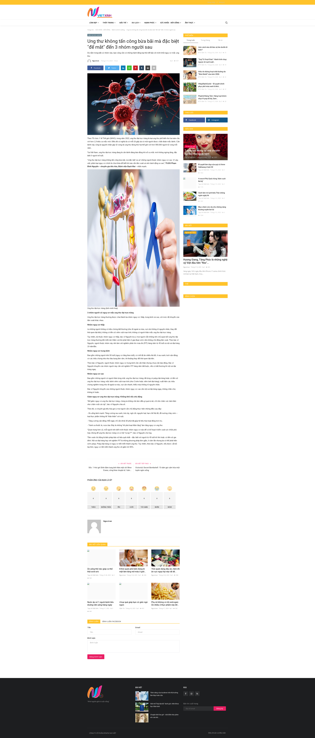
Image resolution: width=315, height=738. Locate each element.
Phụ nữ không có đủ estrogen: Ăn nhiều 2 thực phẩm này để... (165, 603)
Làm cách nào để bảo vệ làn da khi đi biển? (213, 48)
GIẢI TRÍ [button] (123, 22)
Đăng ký (222, 2)
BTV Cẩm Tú (202, 52)
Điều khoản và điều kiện (217, 733)
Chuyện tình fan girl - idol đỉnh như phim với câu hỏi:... (164, 716)
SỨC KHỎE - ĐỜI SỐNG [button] (170, 22)
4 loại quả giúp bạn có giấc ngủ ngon (133, 603)
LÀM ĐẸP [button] (93, 22)
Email (137, 627)
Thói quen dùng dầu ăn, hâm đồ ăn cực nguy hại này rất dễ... (165, 570)
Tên (89, 627)
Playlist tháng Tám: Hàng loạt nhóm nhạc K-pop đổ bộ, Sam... (212, 97)
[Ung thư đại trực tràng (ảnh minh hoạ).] (133, 238)
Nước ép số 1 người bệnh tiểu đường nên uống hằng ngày (100, 603)
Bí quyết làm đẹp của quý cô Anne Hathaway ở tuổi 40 (211, 165)
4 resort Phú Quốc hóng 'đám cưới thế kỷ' (212, 180)
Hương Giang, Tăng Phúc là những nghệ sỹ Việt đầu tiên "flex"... (205, 261)
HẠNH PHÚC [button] (149, 22)
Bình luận (93, 621)
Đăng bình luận (95, 657)
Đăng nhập (211, 2)
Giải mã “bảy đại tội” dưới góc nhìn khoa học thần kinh (164, 705)
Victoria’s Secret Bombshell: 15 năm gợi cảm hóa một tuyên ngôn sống (157, 468)
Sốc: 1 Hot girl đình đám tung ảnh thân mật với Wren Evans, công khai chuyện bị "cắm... (110, 468)
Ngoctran (95, 61)
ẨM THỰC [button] (189, 22)
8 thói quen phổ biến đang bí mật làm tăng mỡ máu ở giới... (132, 570)
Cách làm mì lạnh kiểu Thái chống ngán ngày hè (211, 194)
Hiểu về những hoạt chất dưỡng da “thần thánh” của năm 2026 (212, 73)
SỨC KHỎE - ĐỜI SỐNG (102, 30)
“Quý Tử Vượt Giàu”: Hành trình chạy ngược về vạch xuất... (212, 60)
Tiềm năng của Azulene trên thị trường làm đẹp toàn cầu (164, 694)
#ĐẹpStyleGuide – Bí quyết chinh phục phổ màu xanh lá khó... (211, 85)
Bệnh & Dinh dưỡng (118, 30)
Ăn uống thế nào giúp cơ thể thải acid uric (100, 570)
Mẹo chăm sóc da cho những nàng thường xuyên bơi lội (212, 208)
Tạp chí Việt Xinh (92, 575)
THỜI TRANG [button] (108, 22)
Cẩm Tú (122, 608)
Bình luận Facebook (111, 621)
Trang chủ (90, 30)
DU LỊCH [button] (135, 22)
